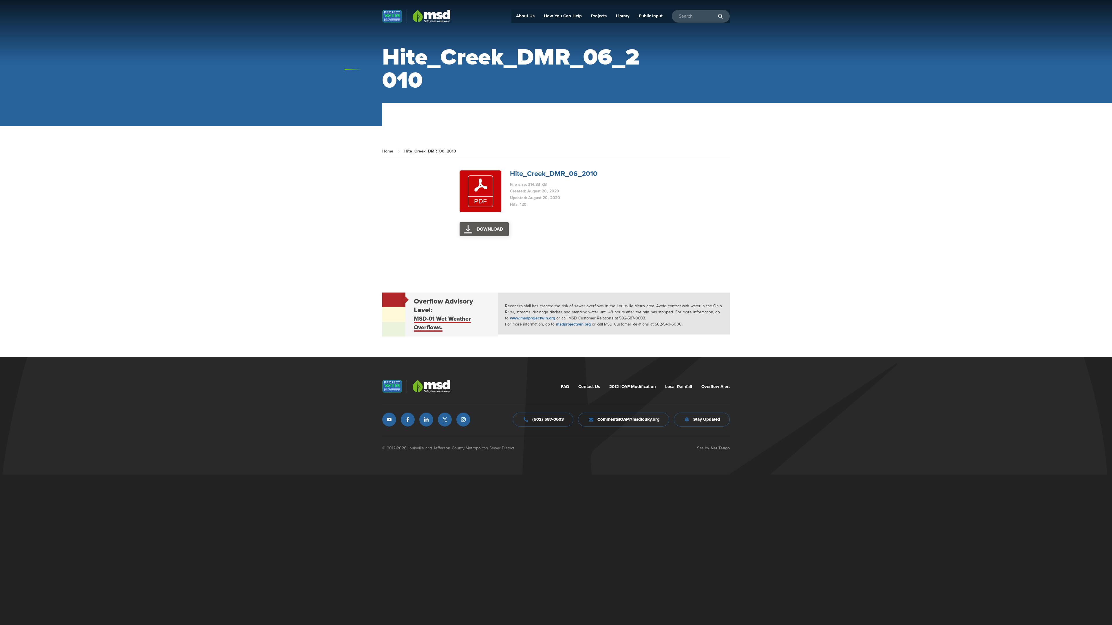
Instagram (463, 420)
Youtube (389, 420)
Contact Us (589, 387)
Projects (599, 16)
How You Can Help (563, 16)
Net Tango (720, 448)
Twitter (445, 420)
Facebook (408, 420)
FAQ (565, 387)
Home (387, 151)
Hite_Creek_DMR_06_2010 (553, 173)
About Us (525, 16)
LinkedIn (426, 420)
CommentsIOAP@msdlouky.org (628, 419)
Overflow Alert (715, 387)
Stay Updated (706, 419)
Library (623, 16)
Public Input (651, 16)
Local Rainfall (678, 387)
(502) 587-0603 (548, 419)
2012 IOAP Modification (632, 387)
